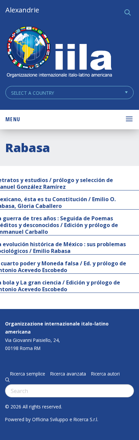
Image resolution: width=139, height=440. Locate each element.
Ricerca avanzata (68, 373)
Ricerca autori (105, 373)
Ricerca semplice (27, 373)
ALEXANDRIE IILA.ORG (59, 52)
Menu (12, 119)
